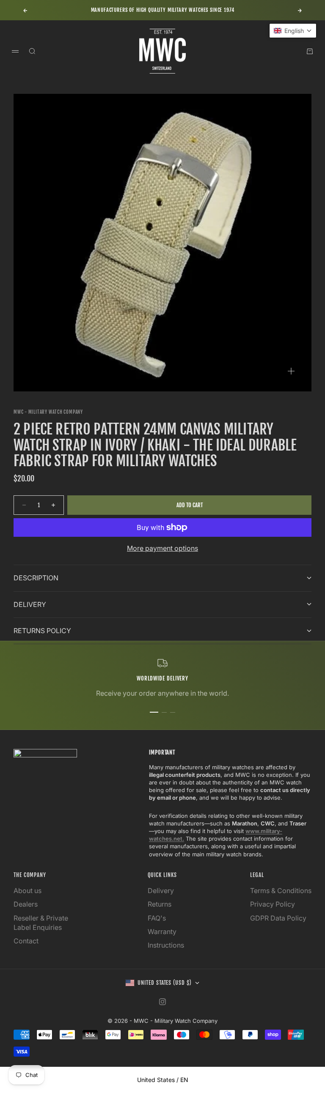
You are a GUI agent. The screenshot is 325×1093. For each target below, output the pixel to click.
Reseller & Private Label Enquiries (41, 923)
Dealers (26, 904)
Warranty (162, 931)
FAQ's (157, 918)
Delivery (161, 890)
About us (27, 890)
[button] (293, 31)
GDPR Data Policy (278, 918)
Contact (26, 941)
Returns (159, 904)
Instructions (166, 945)
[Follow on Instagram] (162, 1001)
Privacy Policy (272, 904)
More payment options (162, 548)
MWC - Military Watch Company (48, 412)
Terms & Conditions (280, 890)
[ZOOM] (291, 371)
